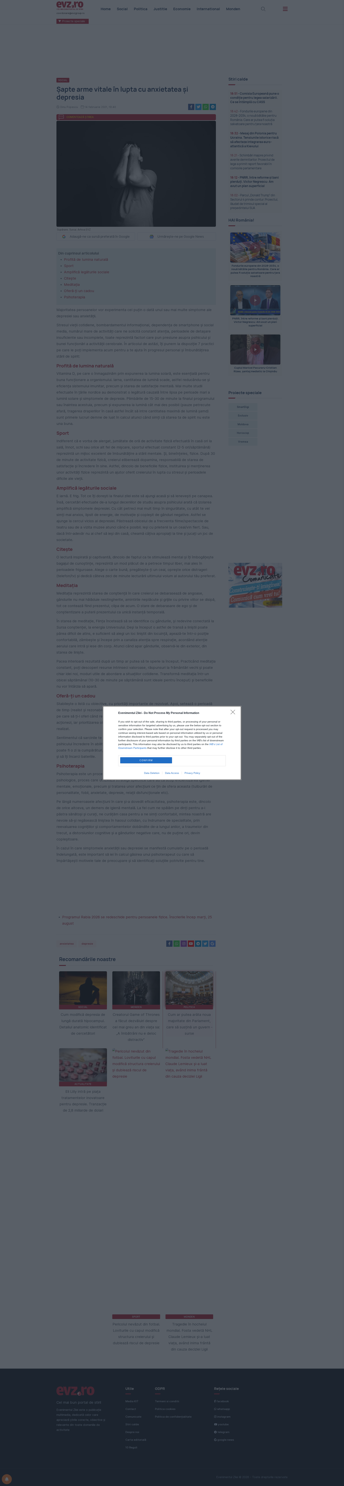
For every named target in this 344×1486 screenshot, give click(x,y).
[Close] (234, 713)
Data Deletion (151, 773)
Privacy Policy (192, 773)
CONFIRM (146, 760)
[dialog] (172, 743)
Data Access (172, 773)
